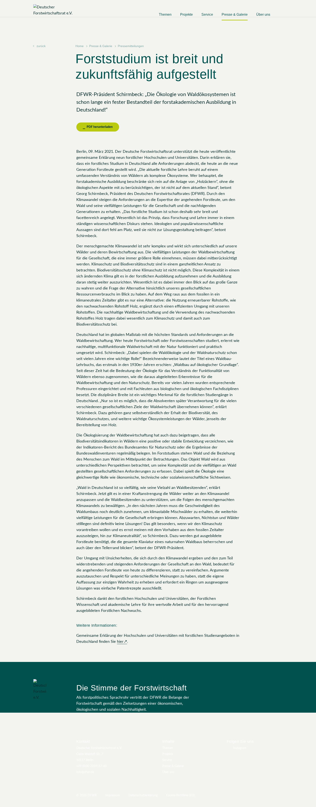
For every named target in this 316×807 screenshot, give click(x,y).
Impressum (112, 795)
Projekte (186, 14)
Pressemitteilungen (131, 46)
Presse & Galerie (235, 14)
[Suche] (281, 16)
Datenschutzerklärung (143, 795)
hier (120, 642)
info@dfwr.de (85, 772)
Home (79, 46)
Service (207, 14)
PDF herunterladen (99, 127)
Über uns (263, 14)
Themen (165, 14)
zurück (41, 46)
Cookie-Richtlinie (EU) (180, 795)
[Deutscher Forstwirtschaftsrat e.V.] (60, 10)
